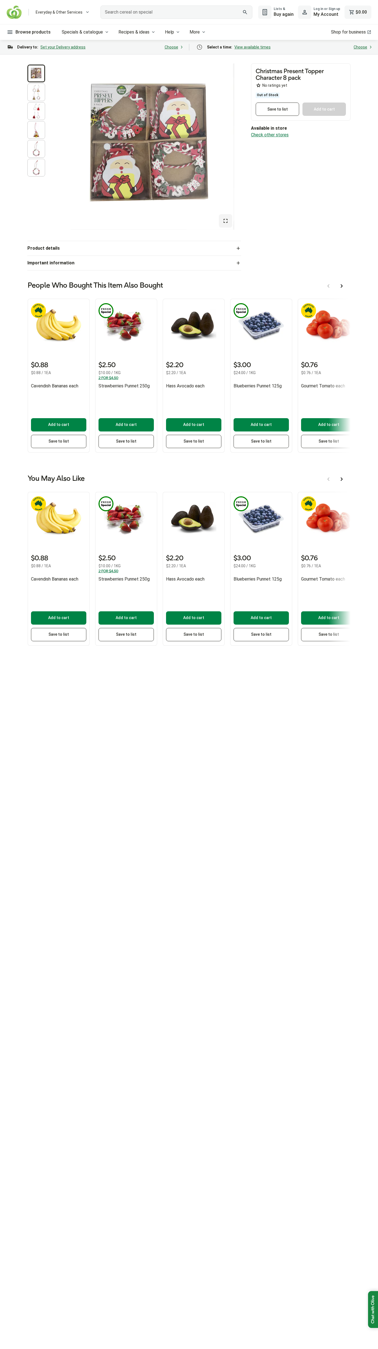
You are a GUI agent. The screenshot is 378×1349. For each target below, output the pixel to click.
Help (169, 32)
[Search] (245, 12)
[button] (36, 73)
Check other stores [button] (270, 134)
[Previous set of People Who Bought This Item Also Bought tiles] (328, 286)
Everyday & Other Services (59, 12)
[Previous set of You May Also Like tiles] (328, 479)
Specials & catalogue (82, 32)
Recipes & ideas (133, 32)
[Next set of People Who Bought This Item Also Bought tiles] (341, 286)
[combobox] (176, 12)
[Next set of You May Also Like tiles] (341, 479)
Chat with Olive (373, 1310)
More (195, 32)
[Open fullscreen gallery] (225, 221)
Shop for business (348, 32)
